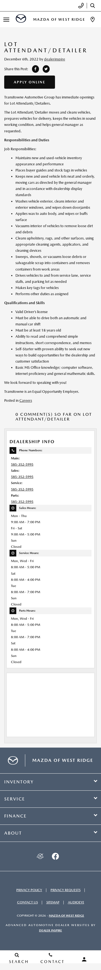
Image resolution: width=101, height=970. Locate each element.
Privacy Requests (65, 890)
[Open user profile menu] (84, 959)
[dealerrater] (40, 856)
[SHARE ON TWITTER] (46, 69)
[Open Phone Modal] (81, 5)
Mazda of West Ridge (66, 915)
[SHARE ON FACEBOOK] (35, 69)
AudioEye (76, 902)
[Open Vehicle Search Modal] (94, 5)
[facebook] (55, 856)
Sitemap (52, 902)
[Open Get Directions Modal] (92, 19)
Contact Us (27, 902)
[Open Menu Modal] (6, 19)
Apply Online (29, 82)
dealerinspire (54, 59)
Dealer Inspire (50, 930)
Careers (25, 400)
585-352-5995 (22, 464)
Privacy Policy (29, 890)
